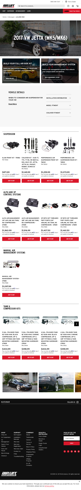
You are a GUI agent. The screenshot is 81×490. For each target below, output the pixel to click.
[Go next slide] (76, 324)
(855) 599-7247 (55, 1)
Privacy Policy (30, 449)
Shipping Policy (30, 452)
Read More (13, 104)
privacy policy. (49, 486)
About (28, 435)
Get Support (17, 435)
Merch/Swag (5, 453)
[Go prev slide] (4, 324)
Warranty (16, 442)
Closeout (4, 456)
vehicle (4, 17)
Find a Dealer (43, 436)
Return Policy (30, 447)
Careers (28, 440)
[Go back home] (9, 6)
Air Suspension (5, 437)
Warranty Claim (18, 449)
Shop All (3, 435)
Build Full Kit (10, 78)
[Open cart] (77, 6)
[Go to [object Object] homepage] (9, 474)
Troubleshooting (19, 456)
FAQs (15, 454)
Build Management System (52, 77)
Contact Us (17, 451)
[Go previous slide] (78, 382)
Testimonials (30, 437)
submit (71, 443)
